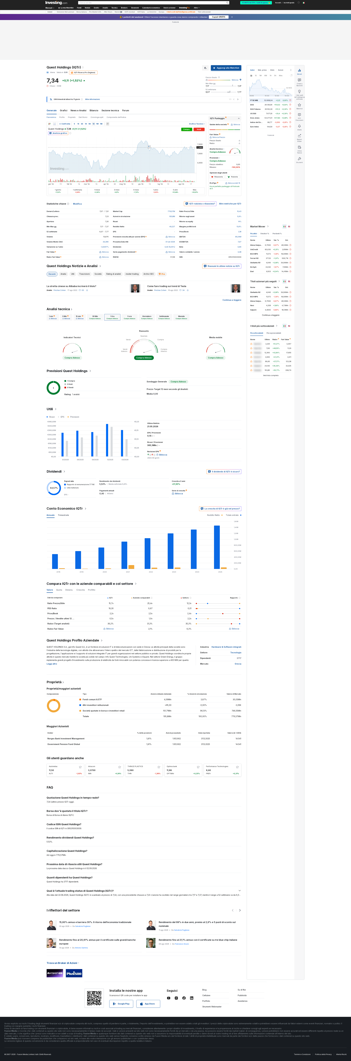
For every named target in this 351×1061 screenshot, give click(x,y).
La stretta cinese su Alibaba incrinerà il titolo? (71, 286)
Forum (125, 110)
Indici (252, 70)
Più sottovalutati (256, 333)
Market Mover (257, 226)
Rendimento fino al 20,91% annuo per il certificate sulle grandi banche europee (97, 941)
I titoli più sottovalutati (262, 325)
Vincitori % (264, 233)
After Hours (108, 12)
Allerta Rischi (341, 1054)
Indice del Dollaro (257, 122)
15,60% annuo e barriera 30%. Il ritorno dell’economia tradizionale (95, 922)
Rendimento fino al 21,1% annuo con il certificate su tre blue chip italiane (198, 939)
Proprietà (71, 117)
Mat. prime (262, 70)
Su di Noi (242, 990)
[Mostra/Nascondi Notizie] (107, 123)
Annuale (51, 515)
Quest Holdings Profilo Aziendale (73, 640)
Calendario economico (151, 8)
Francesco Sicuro (182, 944)
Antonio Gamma (81, 948)
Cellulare (206, 995)
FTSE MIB (254, 100)
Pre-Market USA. (95, 12)
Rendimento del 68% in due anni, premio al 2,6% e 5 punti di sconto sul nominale (197, 924)
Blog (204, 990)
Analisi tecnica (58, 309)
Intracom (91, 766)
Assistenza (242, 1001)
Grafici (63, 110)
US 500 (253, 113)
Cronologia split (97, 117)
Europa (161, 12)
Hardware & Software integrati (226, 647)
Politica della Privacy (323, 1054)
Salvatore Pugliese (82, 926)
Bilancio (94, 110)
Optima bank (172, 766)
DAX (252, 105)
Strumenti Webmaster (212, 1006)
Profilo (62, 117)
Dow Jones (254, 118)
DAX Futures (255, 109)
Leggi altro (52, 664)
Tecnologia (235, 652)
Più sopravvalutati (274, 333)
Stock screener (169, 8)
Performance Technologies (217, 766)
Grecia (238, 664)
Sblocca (235, 80)
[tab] (53, 317)
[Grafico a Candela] (49, 123)
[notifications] (298, 2)
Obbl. (272, 70)
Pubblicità (242, 995)
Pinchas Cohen (60, 290)
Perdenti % (277, 233)
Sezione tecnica (110, 110)
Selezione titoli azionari (65, 12)
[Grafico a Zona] (54, 123)
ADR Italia (141, 12)
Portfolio (206, 1001)
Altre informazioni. (92, 99)
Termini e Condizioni (302, 1054)
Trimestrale (63, 515)
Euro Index (254, 127)
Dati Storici (83, 117)
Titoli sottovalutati (204, 12)
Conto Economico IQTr (65, 508)
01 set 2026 (170, 242)
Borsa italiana (82, 12)
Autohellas (53, 766)
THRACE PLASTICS (135, 766)
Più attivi (253, 233)
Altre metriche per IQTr (230, 203)
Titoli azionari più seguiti (263, 281)
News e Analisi (78, 110)
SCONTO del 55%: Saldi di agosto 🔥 (256, 3)
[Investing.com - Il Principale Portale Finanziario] (56, 3)
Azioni (49, 12)
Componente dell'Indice (116, 117)
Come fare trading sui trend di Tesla (166, 286)
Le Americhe (151, 12)
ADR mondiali (129, 12)
